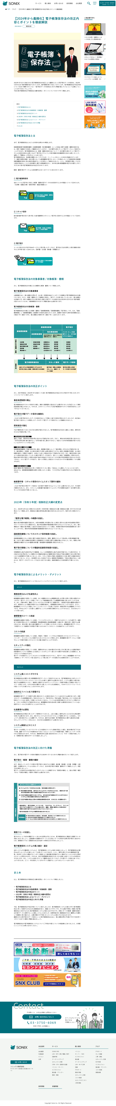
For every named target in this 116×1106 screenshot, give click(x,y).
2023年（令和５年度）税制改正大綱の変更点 (32, 116)
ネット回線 (99, 1054)
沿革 (39, 1059)
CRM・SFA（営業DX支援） (60, 1064)
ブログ (14, 9)
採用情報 (69, 3)
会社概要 (79, 3)
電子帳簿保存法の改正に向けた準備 (29, 123)
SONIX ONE (55, 1051)
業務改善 (98, 1072)
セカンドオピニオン (81, 1080)
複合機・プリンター (58, 1072)
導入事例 (48, 3)
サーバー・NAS (79, 1054)
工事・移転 (99, 1056)
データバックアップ (58, 1059)
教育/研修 (78, 1072)
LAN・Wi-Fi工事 (80, 1064)
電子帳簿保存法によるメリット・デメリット (32, 119)
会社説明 (41, 1046)
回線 (76, 1067)
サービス (38, 3)
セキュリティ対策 (57, 1062)
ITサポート (78, 1069)
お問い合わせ (58, 3)
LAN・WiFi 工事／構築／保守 (60, 1054)
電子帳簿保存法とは (24, 107)
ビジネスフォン (56, 1069)
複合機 (77, 1059)
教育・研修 (55, 1075)
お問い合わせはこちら (44, 1017)
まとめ (20, 126)
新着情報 (55, 1086)
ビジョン (41, 1056)
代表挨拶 (41, 1054)
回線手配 (54, 1056)
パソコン (77, 1051)
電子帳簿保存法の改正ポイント (27, 113)
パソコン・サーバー (58, 1067)
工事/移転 (78, 1083)
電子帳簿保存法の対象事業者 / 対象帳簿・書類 (32, 110)
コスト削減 (78, 1077)
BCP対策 (98, 1062)
